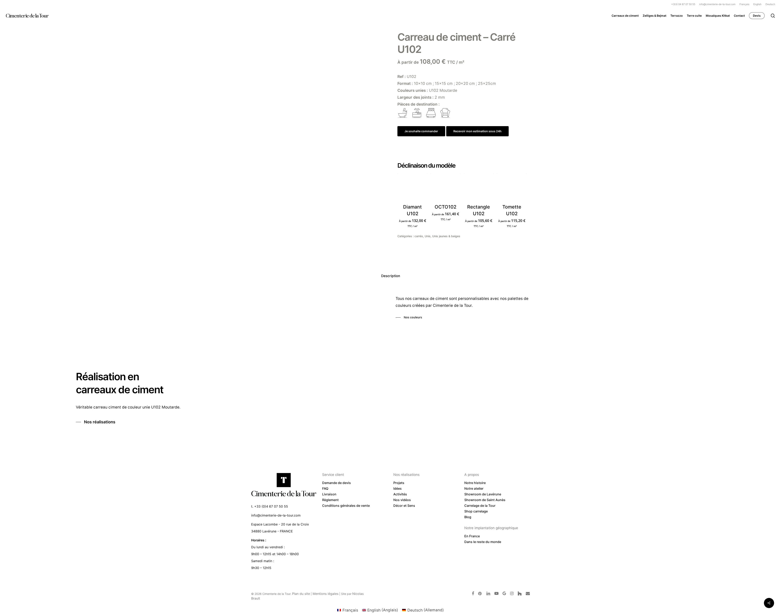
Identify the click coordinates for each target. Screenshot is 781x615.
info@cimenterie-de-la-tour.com (276, 515)
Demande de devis (336, 483)
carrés (418, 236)
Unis (428, 236)
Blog (467, 517)
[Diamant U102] (412, 189)
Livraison (329, 494)
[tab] (390, 276)
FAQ (325, 488)
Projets (398, 483)
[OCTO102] (446, 189)
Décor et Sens (404, 506)
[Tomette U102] (512, 189)
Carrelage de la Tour (479, 506)
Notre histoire (475, 483)
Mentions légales (325, 594)
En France (472, 536)
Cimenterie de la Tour (27, 16)
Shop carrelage (476, 511)
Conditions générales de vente (346, 506)
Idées (397, 488)
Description (390, 276)
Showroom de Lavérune (482, 494)
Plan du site (301, 594)
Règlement (330, 500)
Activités (400, 494)
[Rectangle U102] (479, 189)
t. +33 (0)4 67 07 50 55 (269, 506)
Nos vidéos (402, 500)
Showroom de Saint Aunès (484, 500)
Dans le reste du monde (482, 542)
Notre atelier (473, 488)
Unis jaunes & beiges (446, 236)
